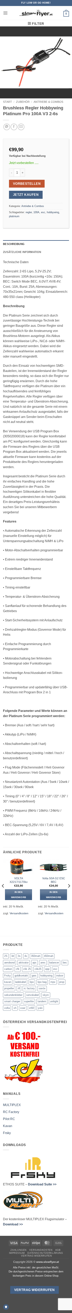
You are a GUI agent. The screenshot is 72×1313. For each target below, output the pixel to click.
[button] (5, 13)
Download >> (13, 1224)
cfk (17, 968)
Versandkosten (19, 913)
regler (29, 212)
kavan (7, 981)
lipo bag (42, 981)
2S (5, 955)
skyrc (46, 994)
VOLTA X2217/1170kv (19, 880)
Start (7, 101)
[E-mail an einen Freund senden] (21, 127)
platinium (14, 216)
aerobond (9, 962)
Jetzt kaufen (26, 194)
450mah (48, 955)
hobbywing (53, 212)
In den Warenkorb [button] (18, 894)
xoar (22, 1007)
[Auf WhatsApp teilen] (6, 127)
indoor (59, 975)
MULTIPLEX (12, 1105)
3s (19, 955)
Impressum (17, 1253)
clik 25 (27, 968)
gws (34, 975)
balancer (54, 962)
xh (15, 1007)
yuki (40, 1007)
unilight (54, 1001)
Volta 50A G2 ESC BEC (53, 880)
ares (42, 962)
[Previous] (3, 894)
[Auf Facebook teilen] (14, 127)
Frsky (7, 975)
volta (7, 1007)
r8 (19, 988)
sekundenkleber (13, 994)
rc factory (29, 988)
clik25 (38, 968)
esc (43, 212)
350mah (35, 955)
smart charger (12, 1001)
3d (12, 955)
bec (65, 962)
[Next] (68, 894)
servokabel (32, 994)
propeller (9, 988)
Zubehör (23, 101)
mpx (52, 981)
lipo (32, 981)
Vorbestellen (27, 183)
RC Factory (11, 1112)
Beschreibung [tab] (13, 244)
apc (34, 962)
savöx (42, 988)
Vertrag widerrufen (36, 1255)
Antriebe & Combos (48, 101)
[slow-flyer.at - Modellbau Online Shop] (36, 13)
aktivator (24, 962)
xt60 (31, 1007)
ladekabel (20, 981)
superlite (29, 1001)
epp (47, 968)
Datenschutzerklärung (45, 1253)
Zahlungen (18, 1250)
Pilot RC (9, 1119)
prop (61, 981)
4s (25, 955)
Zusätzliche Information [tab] (22, 252)
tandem (42, 1001)
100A (36, 212)
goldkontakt (21, 975)
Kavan (7, 1126)
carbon (8, 968)
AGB (58, 1250)
